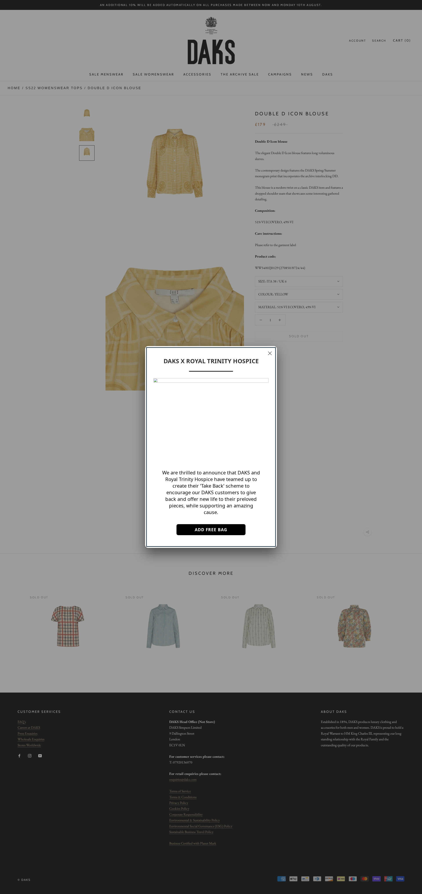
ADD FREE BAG (211, 530)
